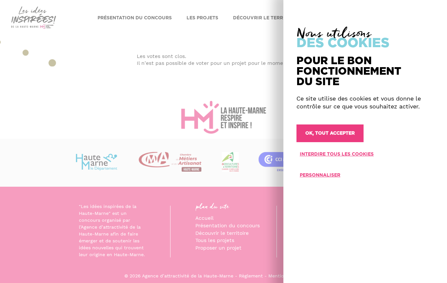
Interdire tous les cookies (337, 154)
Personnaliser (320, 175)
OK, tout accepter (330, 133)
